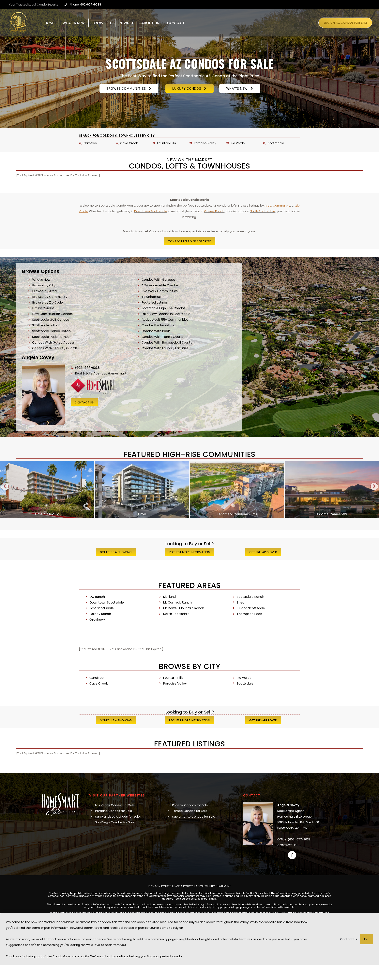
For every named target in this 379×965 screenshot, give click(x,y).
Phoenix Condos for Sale (190, 805)
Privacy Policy (159, 886)
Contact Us (348, 939)
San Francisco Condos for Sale (117, 816)
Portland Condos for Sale (113, 811)
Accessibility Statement (213, 886)
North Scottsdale (262, 211)
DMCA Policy (183, 886)
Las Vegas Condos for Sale (115, 805)
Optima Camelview (237, 514)
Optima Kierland (332, 514)
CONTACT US (286, 845)
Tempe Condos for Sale (189, 811)
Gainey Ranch (214, 211)
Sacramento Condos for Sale (193, 816)
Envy (47, 514)
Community (281, 205)
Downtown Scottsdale (150, 211)
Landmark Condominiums (142, 514)
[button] (5, 486)
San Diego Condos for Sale (114, 822)
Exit (366, 939)
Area (268, 205)
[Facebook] (292, 855)
